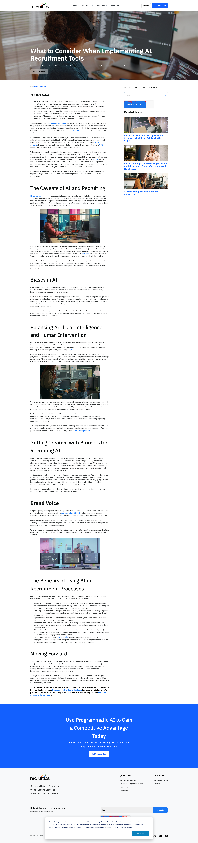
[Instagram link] (154, 836)
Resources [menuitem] (124, 787)
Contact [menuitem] (157, 784)
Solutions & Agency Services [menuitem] (131, 784)
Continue (140, 833)
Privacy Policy (137, 827)
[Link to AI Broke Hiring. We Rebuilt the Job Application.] (146, 181)
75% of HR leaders (77, 130)
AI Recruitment (39, 72)
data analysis (62, 637)
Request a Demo (160, 5)
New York (85, 254)
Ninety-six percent (37, 196)
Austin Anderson (39, 87)
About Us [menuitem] (124, 790)
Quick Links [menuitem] (125, 775)
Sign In (146, 5)
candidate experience (81, 430)
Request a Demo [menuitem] (161, 780)
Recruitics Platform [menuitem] (128, 780)
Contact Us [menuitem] (159, 775)
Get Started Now (99, 754)
